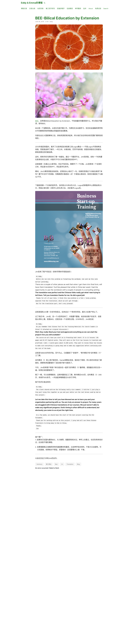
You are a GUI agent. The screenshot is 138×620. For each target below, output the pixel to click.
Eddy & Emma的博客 (32, 2)
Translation (70, 464)
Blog (78, 464)
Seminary (39, 464)
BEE (36, 121)
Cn (62, 464)
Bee (56, 464)
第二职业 (48, 464)
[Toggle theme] (44, 3)
